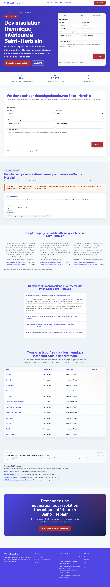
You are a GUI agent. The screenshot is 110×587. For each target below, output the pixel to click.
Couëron (9, 396)
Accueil (6, 12)
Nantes (8, 374)
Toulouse (86, 565)
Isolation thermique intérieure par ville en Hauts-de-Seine (69, 567)
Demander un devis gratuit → (17, 63)
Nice (85, 567)
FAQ (61, 3)
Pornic (8, 429)
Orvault (8, 380)
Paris (85, 557)
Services (49, 3)
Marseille (86, 559)
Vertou (8, 423)
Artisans (68, 3)
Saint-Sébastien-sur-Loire (15, 402)
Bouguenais (10, 385)
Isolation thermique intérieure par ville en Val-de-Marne (69, 576)
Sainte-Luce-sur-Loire (13, 413)
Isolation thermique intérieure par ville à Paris (69, 558)
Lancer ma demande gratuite (55, 528)
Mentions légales (39, 557)
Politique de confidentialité (42, 559)
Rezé (7, 391)
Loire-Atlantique (15, 12)
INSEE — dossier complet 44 (13, 471)
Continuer (98, 56)
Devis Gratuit (99, 3)
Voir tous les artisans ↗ (98, 181)
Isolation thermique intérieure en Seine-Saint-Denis (68, 562)
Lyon (85, 562)
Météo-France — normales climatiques (16, 474)
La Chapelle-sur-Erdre (13, 407)
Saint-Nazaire (10, 434)
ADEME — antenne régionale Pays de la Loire (17, 480)
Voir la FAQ (38, 63)
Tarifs (56, 3)
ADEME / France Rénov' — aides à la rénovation (18, 477)
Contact (36, 562)
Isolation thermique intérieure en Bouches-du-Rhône (68, 571)
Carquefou (9, 418)
